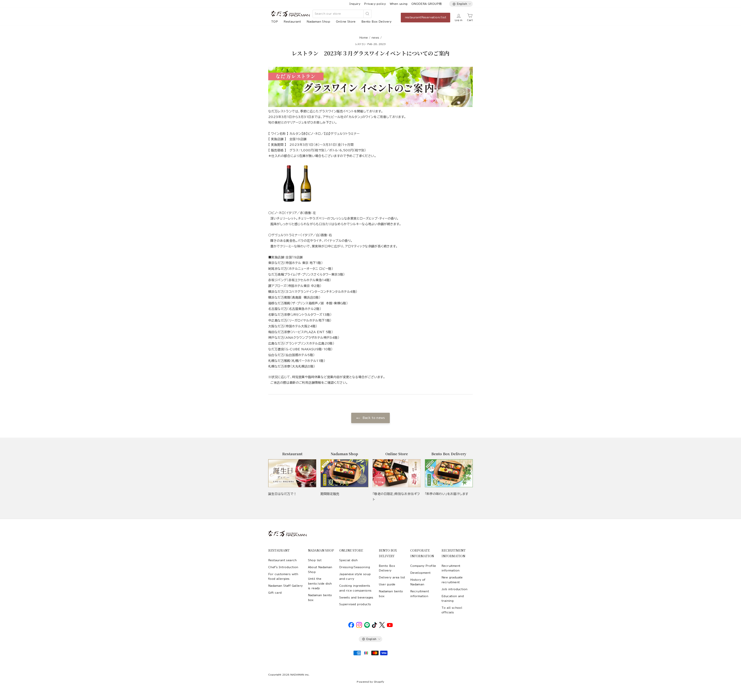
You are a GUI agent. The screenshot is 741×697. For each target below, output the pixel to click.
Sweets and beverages (356, 597)
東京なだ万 (276, 262)
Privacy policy (375, 4)
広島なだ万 (276, 343)
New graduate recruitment (452, 579)
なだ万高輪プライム (282, 274)
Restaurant (292, 21)
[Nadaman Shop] (345, 473)
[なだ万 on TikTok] (374, 627)
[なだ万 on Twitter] (382, 627)
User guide (387, 584)
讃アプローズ (277, 285)
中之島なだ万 (277, 320)
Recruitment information (419, 593)
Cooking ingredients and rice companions (355, 588)
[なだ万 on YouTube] (390, 626)
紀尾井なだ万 (277, 268)
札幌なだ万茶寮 (279, 366)
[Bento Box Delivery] (449, 473)
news (375, 37)
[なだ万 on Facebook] (351, 627)
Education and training (453, 598)
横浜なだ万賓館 (279, 297)
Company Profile (423, 566)
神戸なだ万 (276, 337)
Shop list (315, 560)
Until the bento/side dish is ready (320, 583)
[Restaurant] (292, 473)
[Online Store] (397, 473)
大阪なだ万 (276, 326)
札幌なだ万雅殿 (279, 360)
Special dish (348, 560)
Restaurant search (282, 560)
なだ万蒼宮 (276, 349)
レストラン (360, 44)
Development (420, 572)
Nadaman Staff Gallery (285, 585)
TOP (274, 21)
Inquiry (354, 4)
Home (363, 37)
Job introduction (454, 589)
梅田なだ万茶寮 (279, 332)
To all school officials (452, 610)
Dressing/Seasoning (354, 567)
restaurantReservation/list (425, 17)
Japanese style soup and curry (355, 576)
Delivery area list (392, 577)
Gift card (275, 592)
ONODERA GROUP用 (426, 4)
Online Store (346, 21)
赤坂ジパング (277, 280)
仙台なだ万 (276, 355)
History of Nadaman (417, 582)
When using (399, 4)
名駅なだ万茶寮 (279, 314)
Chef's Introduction (283, 567)
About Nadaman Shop (320, 569)
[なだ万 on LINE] (367, 627)
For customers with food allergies (283, 576)
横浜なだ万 (276, 291)
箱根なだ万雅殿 (279, 303)
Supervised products (355, 604)
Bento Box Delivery (376, 21)
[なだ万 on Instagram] (359, 627)
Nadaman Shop (318, 21)
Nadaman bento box (320, 597)
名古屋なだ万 (277, 308)
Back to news (373, 417)
